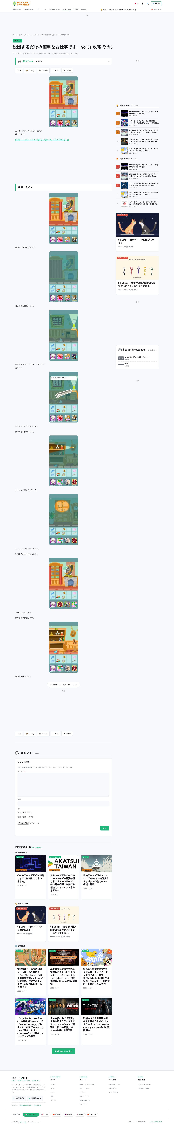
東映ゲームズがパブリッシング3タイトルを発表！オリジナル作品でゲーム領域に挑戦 (96, 880)
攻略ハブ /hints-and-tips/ (87, 1084)
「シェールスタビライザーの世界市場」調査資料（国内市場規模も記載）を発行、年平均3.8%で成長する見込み (143, 184)
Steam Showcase (84, 1088)
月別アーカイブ (84, 1096)
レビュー (53, 1092)
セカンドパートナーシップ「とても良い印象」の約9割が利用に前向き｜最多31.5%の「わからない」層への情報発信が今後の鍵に (143, 203)
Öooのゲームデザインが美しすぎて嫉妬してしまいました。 (30, 878)
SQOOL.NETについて (115, 1084)
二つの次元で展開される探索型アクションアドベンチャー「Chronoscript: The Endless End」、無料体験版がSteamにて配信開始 (63, 976)
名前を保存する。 (25, 812)
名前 (19, 799)
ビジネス (53, 1100)
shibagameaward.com (25, 1105)
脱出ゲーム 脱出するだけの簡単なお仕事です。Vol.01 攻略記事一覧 (42, 139)
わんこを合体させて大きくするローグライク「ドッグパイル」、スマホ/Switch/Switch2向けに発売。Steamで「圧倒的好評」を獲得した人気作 (96, 976)
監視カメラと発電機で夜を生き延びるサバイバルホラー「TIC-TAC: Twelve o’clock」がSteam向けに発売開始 (96, 1024)
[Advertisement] (87, 22)
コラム (52, 1088)
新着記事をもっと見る (63, 1051)
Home (15, 35)
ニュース (53, 1084)
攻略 (20, 35)
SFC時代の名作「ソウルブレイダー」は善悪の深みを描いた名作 (143, 113)
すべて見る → (152, 350)
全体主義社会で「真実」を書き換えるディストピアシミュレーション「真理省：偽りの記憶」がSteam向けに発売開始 (62, 1024)
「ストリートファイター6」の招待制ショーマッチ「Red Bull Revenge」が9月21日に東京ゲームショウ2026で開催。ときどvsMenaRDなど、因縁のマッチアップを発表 (30, 1027)
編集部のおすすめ (85, 1100)
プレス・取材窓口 (114, 1092)
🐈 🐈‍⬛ (119, 10)
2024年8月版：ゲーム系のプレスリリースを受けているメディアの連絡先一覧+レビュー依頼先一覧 (143, 131)
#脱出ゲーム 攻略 (45, 53)
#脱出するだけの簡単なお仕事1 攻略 (66, 53)
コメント (21, 771)
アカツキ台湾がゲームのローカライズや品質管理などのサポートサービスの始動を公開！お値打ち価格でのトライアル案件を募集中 (62, 883)
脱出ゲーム (28, 35)
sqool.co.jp (37, 1105)
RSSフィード (83, 1104)
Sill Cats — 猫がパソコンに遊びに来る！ (29, 928)
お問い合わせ (112, 1088)
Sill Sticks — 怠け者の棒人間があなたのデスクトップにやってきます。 (63, 929)
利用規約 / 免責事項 (143, 1088)
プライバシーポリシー (144, 1084)
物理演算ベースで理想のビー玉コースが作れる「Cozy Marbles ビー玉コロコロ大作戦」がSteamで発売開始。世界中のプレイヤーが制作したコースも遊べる (30, 977)
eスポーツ (82, 1092)
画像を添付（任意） (26, 817)
